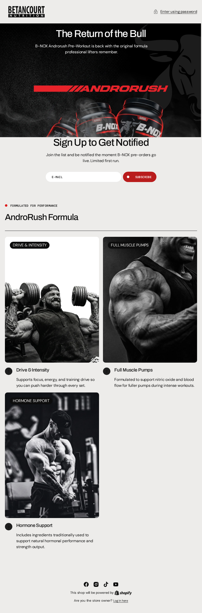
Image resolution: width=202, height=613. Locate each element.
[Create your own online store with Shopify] (121, 593)
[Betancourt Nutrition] (26, 12)
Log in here (118, 601)
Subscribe (141, 177)
